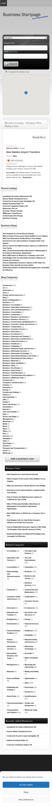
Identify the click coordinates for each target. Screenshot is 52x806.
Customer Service (32, 601)
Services (6, 436)
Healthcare (29, 631)
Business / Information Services (15, 351)
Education (6, 387)
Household (7, 407)
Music (5, 429)
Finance (6, 395)
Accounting (11, 551)
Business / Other (9, 366)
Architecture (7, 285)
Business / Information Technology (16, 353)
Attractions (7, 290)
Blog (4, 298)
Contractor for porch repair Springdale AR (19, 201)
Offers (5, 431)
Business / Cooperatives (12, 327)
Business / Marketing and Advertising (17, 358)
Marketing (6, 421)
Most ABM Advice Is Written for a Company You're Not (23, 255)
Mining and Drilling (32, 672)
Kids (4, 414)
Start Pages (7, 443)
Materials (10, 672)
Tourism (6, 446)
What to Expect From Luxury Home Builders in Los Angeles (25, 236)
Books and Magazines (11, 300)
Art (4, 288)
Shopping (6, 438)
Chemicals (11, 590)
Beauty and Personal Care (13, 295)
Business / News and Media (13, 363)
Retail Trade (11, 696)
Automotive (29, 567)
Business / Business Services (14, 319)
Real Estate (29, 687)
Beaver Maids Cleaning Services (15, 199)
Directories (11, 608)
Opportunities (30, 678)
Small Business (31, 696)
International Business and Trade (12, 655)
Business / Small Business (13, 373)
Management (8, 419)
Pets (4, 434)
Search (13, 64)
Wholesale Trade (31, 710)
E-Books (6, 385)
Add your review (12, 148)
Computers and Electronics (13, 383)
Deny (26, 792)
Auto (4, 293)
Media (5, 424)
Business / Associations (12, 312)
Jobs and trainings (10, 412)
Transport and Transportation (14, 448)
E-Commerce (30, 608)
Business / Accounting (11, 305)
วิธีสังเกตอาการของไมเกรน (12, 213)
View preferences (26, 799)
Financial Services (32, 624)
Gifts (4, 400)
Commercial (7, 380)
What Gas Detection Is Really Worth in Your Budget (22, 238)
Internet (6, 409)
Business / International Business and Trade (19, 356)
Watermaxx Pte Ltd (10, 208)
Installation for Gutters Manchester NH (17, 196)
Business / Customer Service (14, 329)
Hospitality (29, 635)
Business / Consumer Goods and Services (19, 324)
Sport (5, 441)
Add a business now (22, 458)
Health (5, 402)
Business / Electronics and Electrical (17, 339)
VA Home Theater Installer (13, 211)
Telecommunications (15, 703)
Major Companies (31, 658)
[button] (26, 93)
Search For (9, 43)
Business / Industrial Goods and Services (18, 349)
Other (15, 156)
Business (6, 302)
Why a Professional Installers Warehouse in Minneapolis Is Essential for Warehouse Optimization (23, 506)
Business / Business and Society (15, 317)
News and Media (13, 678)
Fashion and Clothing (11, 392)
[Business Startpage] (6, 72)
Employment (12, 619)
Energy (5, 390)
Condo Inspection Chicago (13, 216)
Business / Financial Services (14, 341)
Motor (5, 426)
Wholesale (7, 453)
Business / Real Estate (11, 368)
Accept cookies (26, 785)
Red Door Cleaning (10, 218)
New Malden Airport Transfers (23, 152)
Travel (5, 451)
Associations (12, 567)
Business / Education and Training (15, 336)
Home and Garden (10, 404)
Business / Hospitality (11, 346)
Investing (28, 653)
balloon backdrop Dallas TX (13, 204)
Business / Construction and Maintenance (18, 322)
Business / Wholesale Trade (13, 378)
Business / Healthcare (11, 344)
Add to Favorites (17, 160)
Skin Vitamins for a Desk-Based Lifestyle (18, 234)
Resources (29, 692)
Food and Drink (8, 397)
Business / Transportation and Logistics (18, 375)
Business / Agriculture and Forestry (16, 307)
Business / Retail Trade (11, 370)
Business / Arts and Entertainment (16, 310)
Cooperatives (30, 597)
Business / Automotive (11, 315)
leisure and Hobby (10, 417)
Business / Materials (10, 361)
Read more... (27, 177)
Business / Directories (11, 332)
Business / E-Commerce (12, 334)
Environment (12, 624)
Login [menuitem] (3, 3)
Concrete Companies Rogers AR (15, 206)
